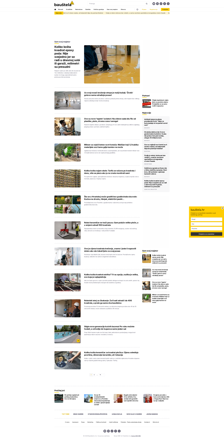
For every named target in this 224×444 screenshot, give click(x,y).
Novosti (60, 9)
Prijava (144, 9)
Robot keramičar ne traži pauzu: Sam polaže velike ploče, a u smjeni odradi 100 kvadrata (111, 223)
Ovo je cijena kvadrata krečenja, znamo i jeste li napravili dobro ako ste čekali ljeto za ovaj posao (110, 249)
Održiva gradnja (99, 9)
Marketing (90, 422)
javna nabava (152, 414)
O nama (67, 422)
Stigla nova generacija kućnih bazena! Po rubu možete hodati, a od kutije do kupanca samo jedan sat (109, 327)
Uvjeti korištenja (113, 422)
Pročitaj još (59, 390)
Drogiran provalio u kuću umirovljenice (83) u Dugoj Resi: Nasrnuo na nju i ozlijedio (161, 398)
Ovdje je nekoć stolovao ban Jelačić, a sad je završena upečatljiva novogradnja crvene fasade (98, 13)
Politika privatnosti (101, 422)
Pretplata (165, 9)
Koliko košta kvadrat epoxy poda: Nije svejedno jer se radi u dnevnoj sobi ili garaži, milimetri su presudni (67, 56)
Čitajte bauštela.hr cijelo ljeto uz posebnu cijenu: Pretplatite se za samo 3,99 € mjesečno (160, 103)
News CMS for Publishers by (127, 436)
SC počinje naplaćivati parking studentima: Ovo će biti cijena (71, 397)
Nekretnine (78, 9)
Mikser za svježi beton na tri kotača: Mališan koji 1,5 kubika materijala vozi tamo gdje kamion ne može (111, 146)
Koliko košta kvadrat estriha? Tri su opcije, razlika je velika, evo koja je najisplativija (111, 275)
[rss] (168, 3)
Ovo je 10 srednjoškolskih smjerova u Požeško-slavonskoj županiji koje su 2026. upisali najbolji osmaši (102, 399)
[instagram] (157, 3)
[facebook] (164, 3)
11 (100, 374)
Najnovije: (59, 13)
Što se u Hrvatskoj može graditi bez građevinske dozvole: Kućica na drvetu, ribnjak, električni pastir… (110, 198)
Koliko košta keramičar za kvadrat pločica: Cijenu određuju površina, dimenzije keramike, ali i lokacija (111, 353)
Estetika (87, 9)
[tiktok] (161, 3)
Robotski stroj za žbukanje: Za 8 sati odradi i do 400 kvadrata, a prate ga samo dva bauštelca (108, 301)
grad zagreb (78, 414)
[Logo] (64, 3)
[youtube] (153, 3)
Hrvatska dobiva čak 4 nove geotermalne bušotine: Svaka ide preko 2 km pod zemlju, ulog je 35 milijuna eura (155, 135)
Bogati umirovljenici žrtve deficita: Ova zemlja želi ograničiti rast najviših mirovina (131, 398)
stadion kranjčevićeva (97, 414)
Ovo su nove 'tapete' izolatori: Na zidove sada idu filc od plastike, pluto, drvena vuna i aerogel (110, 120)
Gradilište (69, 9)
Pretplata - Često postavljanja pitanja (131, 422)
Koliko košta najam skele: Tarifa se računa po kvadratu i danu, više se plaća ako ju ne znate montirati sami (109, 172)
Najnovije (146, 113)
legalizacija (117, 414)
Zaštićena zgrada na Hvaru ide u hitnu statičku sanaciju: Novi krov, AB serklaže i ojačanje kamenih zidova (164, 13)
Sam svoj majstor (112, 9)
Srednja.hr (147, 422)
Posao (83, 422)
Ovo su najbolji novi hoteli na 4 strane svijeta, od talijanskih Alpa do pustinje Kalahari (155, 146)
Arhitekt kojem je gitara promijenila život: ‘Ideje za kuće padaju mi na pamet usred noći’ (155, 122)
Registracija (153, 9)
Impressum (75, 422)
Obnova (123, 9)
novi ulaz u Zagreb (134, 414)
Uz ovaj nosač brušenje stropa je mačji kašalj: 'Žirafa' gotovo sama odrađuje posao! (108, 94)
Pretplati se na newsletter (206, 234)
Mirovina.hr (156, 422)
